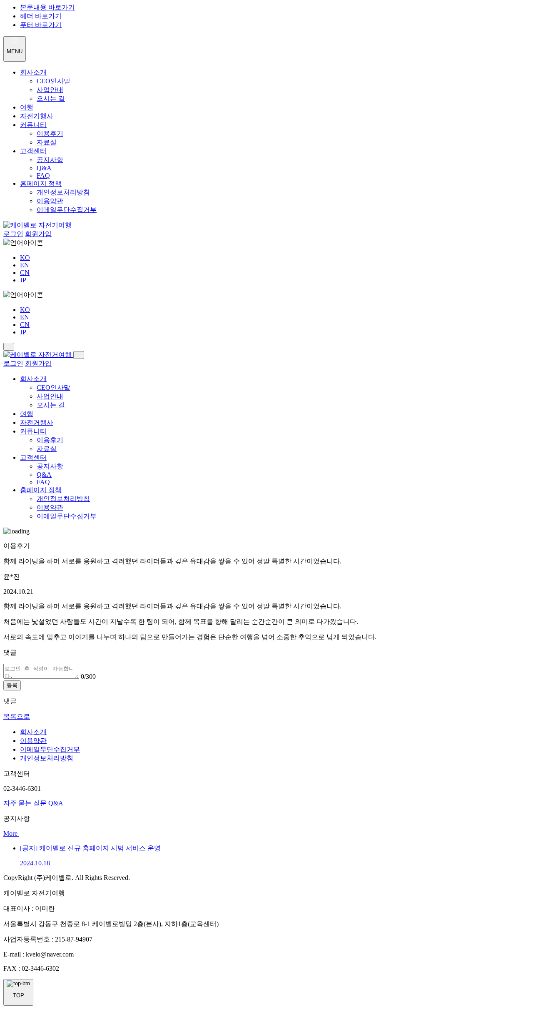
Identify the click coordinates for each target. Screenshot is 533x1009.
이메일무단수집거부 (67, 209)
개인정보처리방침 (63, 192)
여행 (26, 107)
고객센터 (33, 150)
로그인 (13, 233)
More (11, 833)
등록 (12, 685)
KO (25, 257)
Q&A (44, 168)
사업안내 (50, 89)
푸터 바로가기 (41, 24)
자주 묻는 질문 (25, 803)
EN (24, 265)
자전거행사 (36, 116)
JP (23, 280)
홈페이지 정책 (41, 183)
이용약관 (50, 200)
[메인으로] (37, 225)
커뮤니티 (33, 124)
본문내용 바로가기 (47, 7)
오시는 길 (51, 98)
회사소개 (33, 72)
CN (25, 272)
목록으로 (16, 716)
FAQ (43, 175)
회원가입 (38, 233)
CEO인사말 (53, 81)
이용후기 (50, 133)
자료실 (47, 142)
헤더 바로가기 (41, 16)
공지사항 (50, 159)
